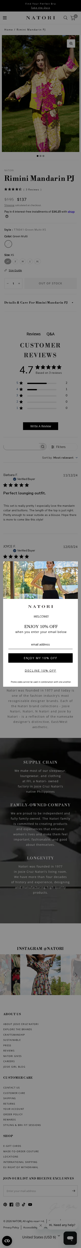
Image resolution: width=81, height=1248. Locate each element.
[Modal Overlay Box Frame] (40, 624)
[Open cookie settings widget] (7, 1241)
